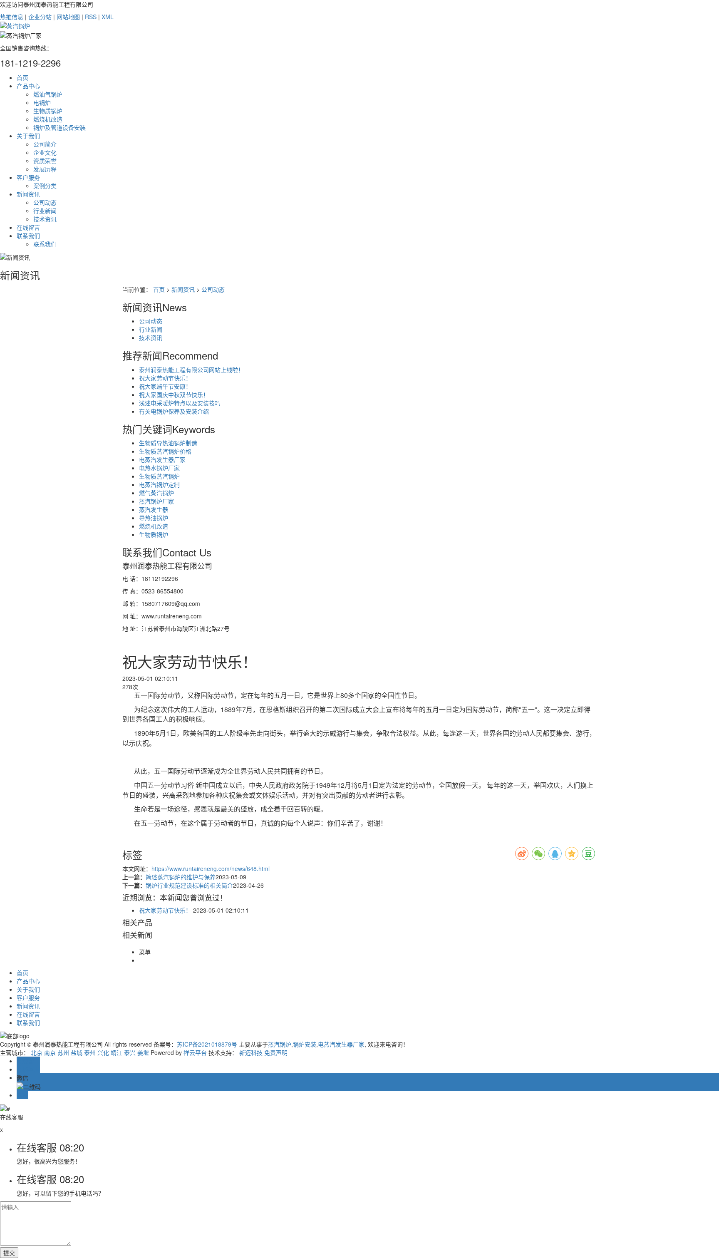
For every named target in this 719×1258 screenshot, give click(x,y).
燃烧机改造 (47, 119)
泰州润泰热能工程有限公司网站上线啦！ (191, 369)
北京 (36, 1052)
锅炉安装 (304, 1044)
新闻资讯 (28, 194)
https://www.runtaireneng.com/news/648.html (210, 868)
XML (108, 16)
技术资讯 (45, 219)
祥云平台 (195, 1052)
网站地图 (68, 16)
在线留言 (28, 227)
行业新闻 (45, 210)
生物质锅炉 (47, 111)
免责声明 (276, 1052)
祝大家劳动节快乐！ (165, 378)
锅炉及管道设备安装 (59, 127)
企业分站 (40, 16)
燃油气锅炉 (47, 94)
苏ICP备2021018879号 (207, 1044)
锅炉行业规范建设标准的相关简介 (189, 885)
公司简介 (45, 144)
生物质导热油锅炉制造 (168, 443)
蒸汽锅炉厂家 (156, 501)
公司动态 (45, 202)
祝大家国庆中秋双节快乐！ (174, 394)
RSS (91, 16)
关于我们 (28, 136)
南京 (50, 1052)
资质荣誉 (45, 160)
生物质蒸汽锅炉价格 (165, 451)
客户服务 (28, 177)
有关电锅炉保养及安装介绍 (174, 411)
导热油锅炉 (153, 518)
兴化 (103, 1052)
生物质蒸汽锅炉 (159, 476)
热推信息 (11, 16)
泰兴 (130, 1052)
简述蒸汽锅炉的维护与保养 (181, 877)
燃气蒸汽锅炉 (156, 493)
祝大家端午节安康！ (165, 386)
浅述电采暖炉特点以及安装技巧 (180, 403)
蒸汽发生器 (153, 509)
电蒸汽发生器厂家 (162, 459)
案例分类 (45, 185)
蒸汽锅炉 (279, 1044)
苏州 (63, 1052)
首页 (22, 77)
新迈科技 (251, 1052)
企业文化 (45, 152)
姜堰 (143, 1052)
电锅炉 (42, 102)
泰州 (90, 1052)
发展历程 (45, 169)
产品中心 (28, 86)
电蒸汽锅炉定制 (159, 484)
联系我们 (28, 235)
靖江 (116, 1052)
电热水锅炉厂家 (159, 468)
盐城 (76, 1052)
